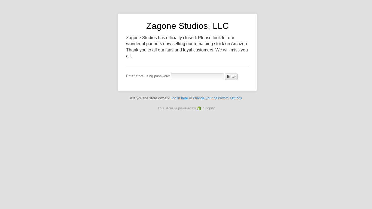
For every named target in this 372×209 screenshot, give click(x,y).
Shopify (209, 108)
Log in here (179, 98)
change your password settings (217, 98)
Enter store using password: (148, 76)
